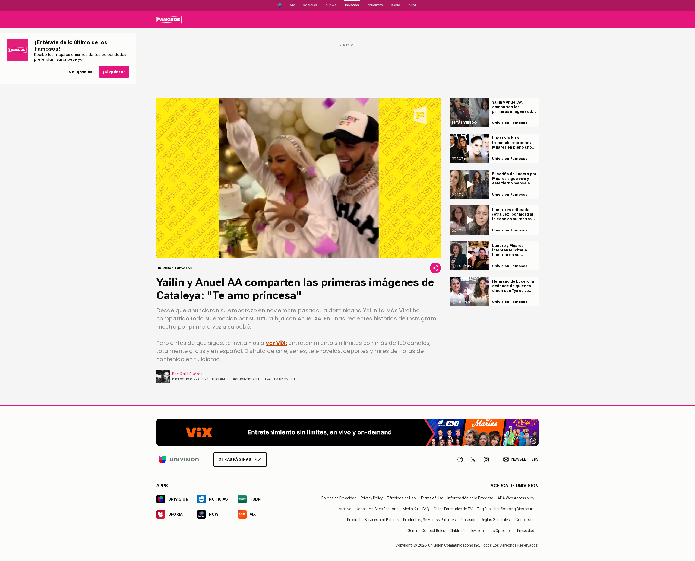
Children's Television (466, 530)
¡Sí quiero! (114, 72)
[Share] (435, 268)
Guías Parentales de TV (453, 508)
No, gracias (80, 72)
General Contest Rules (426, 530)
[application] (298, 178)
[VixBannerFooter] (347, 432)
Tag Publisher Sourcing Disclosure (505, 508)
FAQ (425, 508)
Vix (292, 5)
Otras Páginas (234, 459)
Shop (413, 5)
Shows (331, 5)
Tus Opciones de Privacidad (511, 530)
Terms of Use (431, 498)
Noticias (310, 5)
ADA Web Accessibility (516, 498)
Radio (395, 5)
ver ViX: (276, 343)
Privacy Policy (372, 498)
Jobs (360, 508)
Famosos (352, 5)
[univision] (169, 19)
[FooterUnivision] (179, 459)
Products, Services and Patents (373, 519)
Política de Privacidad (338, 498)
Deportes (375, 5)
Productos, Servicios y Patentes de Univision (439, 519)
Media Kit (410, 508)
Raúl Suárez (191, 373)
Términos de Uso (401, 498)
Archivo (345, 508)
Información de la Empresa (470, 498)
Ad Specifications (383, 508)
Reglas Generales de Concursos (507, 519)
